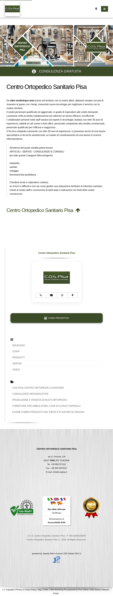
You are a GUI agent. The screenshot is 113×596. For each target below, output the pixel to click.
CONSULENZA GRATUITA (58, 71)
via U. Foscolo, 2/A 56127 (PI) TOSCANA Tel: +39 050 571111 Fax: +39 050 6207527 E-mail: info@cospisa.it (56, 460)
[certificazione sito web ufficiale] (91, 507)
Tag (39, 589)
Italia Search (95, 589)
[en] (56, 499)
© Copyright (9, 589)
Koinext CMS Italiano (65, 553)
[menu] (104, 9)
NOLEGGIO (18, 345)
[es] (60, 503)
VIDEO (16, 369)
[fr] (63, 499)
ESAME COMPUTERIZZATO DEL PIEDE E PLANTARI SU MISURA (48, 412)
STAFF (16, 351)
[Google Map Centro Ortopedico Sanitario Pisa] (96, 8)
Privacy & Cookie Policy (25, 589)
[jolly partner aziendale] (56, 559)
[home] (12, 8)
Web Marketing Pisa (59, 589)
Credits (46, 589)
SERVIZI (17, 363)
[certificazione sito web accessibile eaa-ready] (22, 507)
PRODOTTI (18, 357)
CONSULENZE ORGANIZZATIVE (30, 394)
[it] (50, 499)
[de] (53, 503)
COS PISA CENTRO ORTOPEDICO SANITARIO (38, 388)
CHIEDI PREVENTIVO (58, 318)
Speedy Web (48, 553)
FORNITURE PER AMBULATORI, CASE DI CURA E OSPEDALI (46, 406)
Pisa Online (83, 589)
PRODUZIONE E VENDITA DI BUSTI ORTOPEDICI (39, 400)
